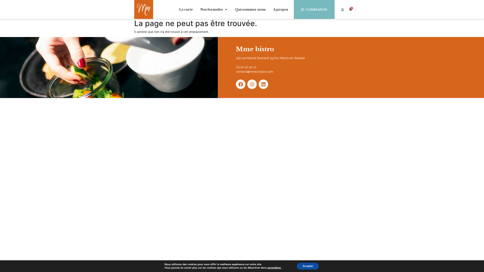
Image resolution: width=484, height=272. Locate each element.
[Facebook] (240, 84)
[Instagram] (252, 84)
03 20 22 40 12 (246, 67)
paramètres (274, 268)
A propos (280, 9)
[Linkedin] (263, 84)
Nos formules (211, 9)
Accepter (307, 266)
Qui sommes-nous (250, 9)
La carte (186, 9)
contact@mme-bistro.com (254, 71)
